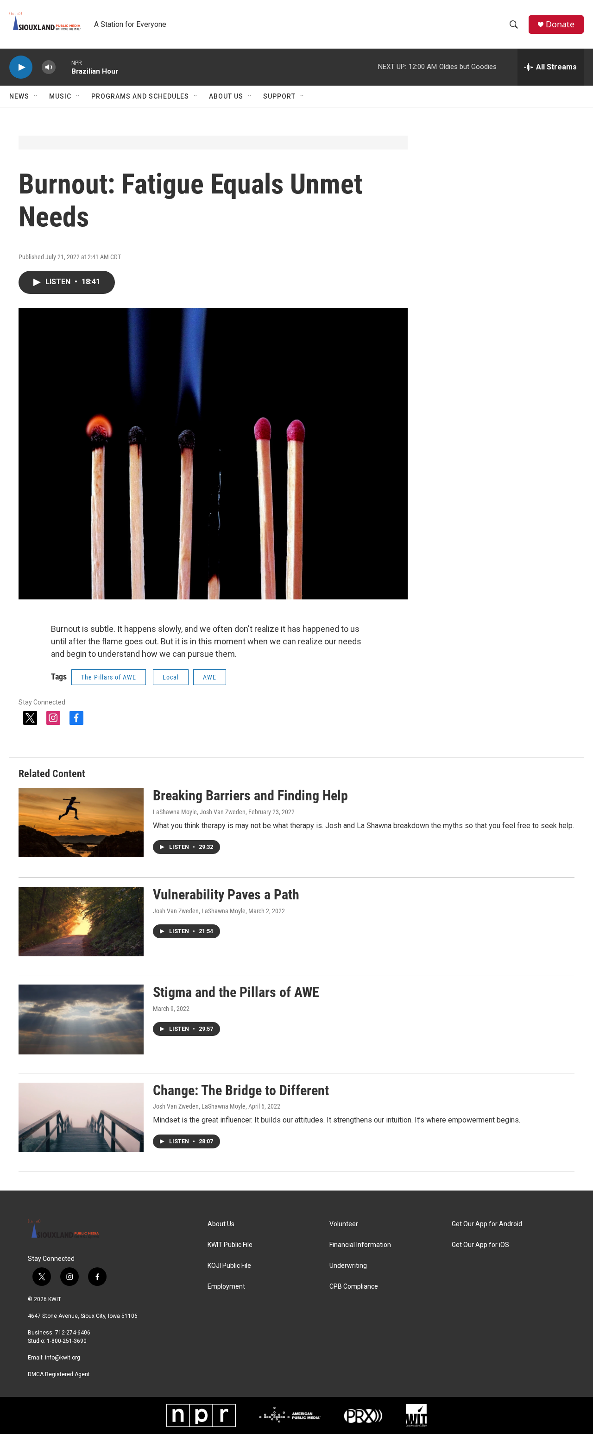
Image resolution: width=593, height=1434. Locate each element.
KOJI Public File (229, 1265)
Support (279, 96)
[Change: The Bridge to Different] (81, 1117)
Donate (560, 24)
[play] (20, 67)
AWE (209, 677)
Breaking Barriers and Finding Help (250, 795)
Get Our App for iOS (480, 1244)
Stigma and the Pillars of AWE (236, 992)
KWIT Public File (230, 1244)
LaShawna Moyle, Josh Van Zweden (199, 812)
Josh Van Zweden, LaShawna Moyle (199, 911)
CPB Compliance (353, 1286)
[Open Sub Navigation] (36, 96)
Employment (226, 1286)
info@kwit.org (62, 1357)
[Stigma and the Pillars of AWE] (81, 1019)
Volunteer (343, 1224)
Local (171, 677)
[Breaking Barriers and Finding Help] (81, 822)
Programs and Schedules (140, 96)
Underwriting (348, 1265)
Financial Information (360, 1244)
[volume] (49, 67)
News (19, 96)
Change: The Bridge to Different (241, 1090)
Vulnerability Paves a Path (226, 894)
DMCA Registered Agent (59, 1374)
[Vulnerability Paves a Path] (81, 921)
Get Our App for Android (487, 1224)
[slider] (63, 67)
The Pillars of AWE (108, 677)
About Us (226, 96)
